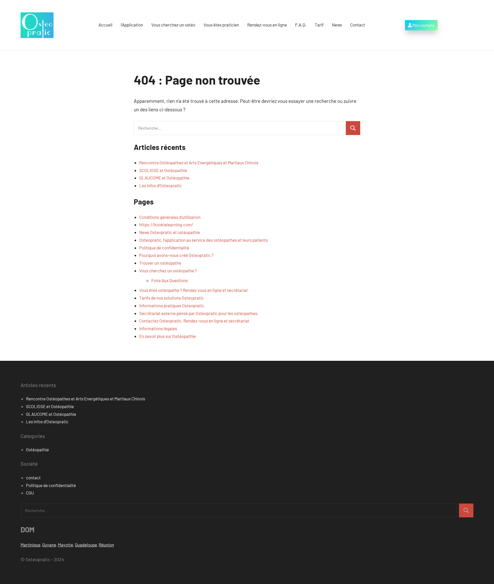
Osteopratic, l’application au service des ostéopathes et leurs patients (203, 239)
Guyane (49, 544)
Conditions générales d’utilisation (169, 217)
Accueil (105, 24)
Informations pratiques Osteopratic (171, 305)
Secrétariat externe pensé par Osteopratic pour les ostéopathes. (199, 313)
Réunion (106, 544)
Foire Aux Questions (169, 280)
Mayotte (65, 544)
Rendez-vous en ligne (267, 24)
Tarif (319, 24)
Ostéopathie (37, 449)
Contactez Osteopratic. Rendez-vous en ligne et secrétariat (194, 320)
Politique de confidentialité (164, 247)
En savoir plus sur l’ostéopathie (167, 336)
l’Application (132, 24)
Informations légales (158, 328)
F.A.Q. (300, 24)
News (337, 24)
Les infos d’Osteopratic (160, 185)
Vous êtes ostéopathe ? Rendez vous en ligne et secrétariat (193, 290)
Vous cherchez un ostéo (173, 24)
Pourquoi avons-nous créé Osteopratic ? (176, 255)
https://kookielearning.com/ (166, 224)
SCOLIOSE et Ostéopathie (163, 170)
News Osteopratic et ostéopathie (169, 232)
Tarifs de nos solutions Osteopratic (171, 297)
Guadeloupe (86, 544)
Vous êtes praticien (221, 24)
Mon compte (423, 25)
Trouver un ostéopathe (160, 262)
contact (33, 477)
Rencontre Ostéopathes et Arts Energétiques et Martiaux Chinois (198, 162)
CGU (30, 492)
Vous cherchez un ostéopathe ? (168, 270)
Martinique (30, 544)
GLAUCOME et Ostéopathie (164, 177)
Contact (357, 24)
